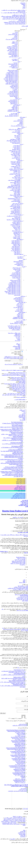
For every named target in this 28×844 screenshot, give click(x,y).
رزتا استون (15, 517)
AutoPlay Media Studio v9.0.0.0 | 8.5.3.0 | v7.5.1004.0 (11, 459)
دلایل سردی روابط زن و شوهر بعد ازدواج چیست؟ (14, 383)
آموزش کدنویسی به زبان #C (11, 466)
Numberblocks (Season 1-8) (19, 685)
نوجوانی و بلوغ (22, 381)
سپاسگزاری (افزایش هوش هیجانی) (17, 379)
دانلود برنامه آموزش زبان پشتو (18, 560)
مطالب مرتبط (22, 582)
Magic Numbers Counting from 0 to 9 (17, 682)
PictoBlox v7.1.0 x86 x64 (17, 434)
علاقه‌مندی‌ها (22, 419)
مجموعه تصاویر (22, 417)
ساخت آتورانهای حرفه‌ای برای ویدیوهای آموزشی (15, 23)
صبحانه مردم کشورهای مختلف (18, 388)
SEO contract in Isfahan (18, 426)
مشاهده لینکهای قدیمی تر (19, 399)
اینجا (18, 667)
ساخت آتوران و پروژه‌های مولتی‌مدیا (15, 460)
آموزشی (23, 413)
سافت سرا (23, 823)
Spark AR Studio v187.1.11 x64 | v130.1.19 (13, 469)
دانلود (24, 579)
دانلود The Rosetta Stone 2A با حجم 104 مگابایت (18, 588)
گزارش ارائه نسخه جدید (23, 596)
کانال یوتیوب (22, 835)
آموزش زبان (20, 517)
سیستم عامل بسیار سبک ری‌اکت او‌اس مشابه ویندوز (14, 17)
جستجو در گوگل (17, 354)
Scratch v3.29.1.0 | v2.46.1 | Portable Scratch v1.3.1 (12, 430)
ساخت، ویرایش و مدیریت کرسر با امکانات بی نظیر (14, 818)
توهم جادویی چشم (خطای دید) (18, 389)
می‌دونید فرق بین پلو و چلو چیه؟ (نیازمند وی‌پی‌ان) (14, 373)
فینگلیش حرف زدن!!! (20, 391)
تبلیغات (23, 7)
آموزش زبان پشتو (21, 558)
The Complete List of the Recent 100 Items (14, 475)
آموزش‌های (19, 489)
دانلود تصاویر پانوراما (20, 397)
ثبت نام (6, 364)
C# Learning (20, 466)
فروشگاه (23, 4)
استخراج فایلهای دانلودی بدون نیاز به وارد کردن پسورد (13, 18)
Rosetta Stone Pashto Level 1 (15, 511)
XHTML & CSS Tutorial (17, 440)
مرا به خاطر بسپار (17, 363)
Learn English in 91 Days (20, 674)
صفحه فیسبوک (22, 834)
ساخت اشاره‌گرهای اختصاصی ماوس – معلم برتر (14, 817)
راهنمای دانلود (25, 600)
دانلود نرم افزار (25, 26)
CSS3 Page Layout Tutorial (17, 443)
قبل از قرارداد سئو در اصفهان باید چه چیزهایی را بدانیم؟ (13, 370)
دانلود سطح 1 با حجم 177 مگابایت (21, 587)
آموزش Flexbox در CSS (8, 437)
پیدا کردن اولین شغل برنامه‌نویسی (9, 822)
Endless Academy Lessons (19, 678)
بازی (24, 412)
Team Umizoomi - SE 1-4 (20, 671)
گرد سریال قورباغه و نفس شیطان (17, 377)
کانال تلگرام (22, 831)
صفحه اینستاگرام (21, 832)
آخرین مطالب (22, 410)
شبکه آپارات (22, 836)
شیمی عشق (22, 392)
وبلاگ (24, 5)
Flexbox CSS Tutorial (18, 437)
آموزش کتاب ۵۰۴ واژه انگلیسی (18, 15)
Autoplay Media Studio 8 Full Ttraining (14, 463)
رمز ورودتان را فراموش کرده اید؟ (15, 364)
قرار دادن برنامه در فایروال (22, 598)
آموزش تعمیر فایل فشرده (22, 599)
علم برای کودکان (21, 20)
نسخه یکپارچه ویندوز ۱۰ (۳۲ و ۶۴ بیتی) (17, 21)
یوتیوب (24, 6)
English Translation (24, 595)
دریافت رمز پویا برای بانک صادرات (17, 384)
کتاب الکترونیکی (21, 416)
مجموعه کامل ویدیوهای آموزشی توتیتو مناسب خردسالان (13, 16)
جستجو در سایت (17, 351)
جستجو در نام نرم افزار (16, 352)
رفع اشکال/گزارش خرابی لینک (21, 594)
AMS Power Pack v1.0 (18, 454)
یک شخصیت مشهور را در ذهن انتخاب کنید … (15, 393)
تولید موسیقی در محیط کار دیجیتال (8, 821)
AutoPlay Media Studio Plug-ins (16, 451)
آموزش (21, 478)
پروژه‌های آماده (22, 414)
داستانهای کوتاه (22, 382)
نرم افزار (23, 411)
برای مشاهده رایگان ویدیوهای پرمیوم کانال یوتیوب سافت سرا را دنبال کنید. (14, 534)
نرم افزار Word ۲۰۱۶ (17, 816)
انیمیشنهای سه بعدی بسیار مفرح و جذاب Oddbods (14, 22)
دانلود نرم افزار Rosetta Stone (18, 562)
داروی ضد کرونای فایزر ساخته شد (17, 372)
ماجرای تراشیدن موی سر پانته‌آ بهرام (17, 387)
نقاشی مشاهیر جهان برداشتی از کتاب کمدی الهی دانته (13, 394)
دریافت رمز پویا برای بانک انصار (18, 386)
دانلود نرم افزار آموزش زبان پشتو (18, 563)
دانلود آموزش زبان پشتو (20, 559)
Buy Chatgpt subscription (17, 423)
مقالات (23, 418)
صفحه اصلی (22, 2)
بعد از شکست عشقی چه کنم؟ (18, 378)
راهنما (24, 581)
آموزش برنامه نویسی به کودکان (16, 431)
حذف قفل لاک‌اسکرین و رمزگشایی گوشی (14, 473)
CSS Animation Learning (17, 447)
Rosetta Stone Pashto (20, 557)
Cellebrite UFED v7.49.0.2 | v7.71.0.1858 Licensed (12, 472)
